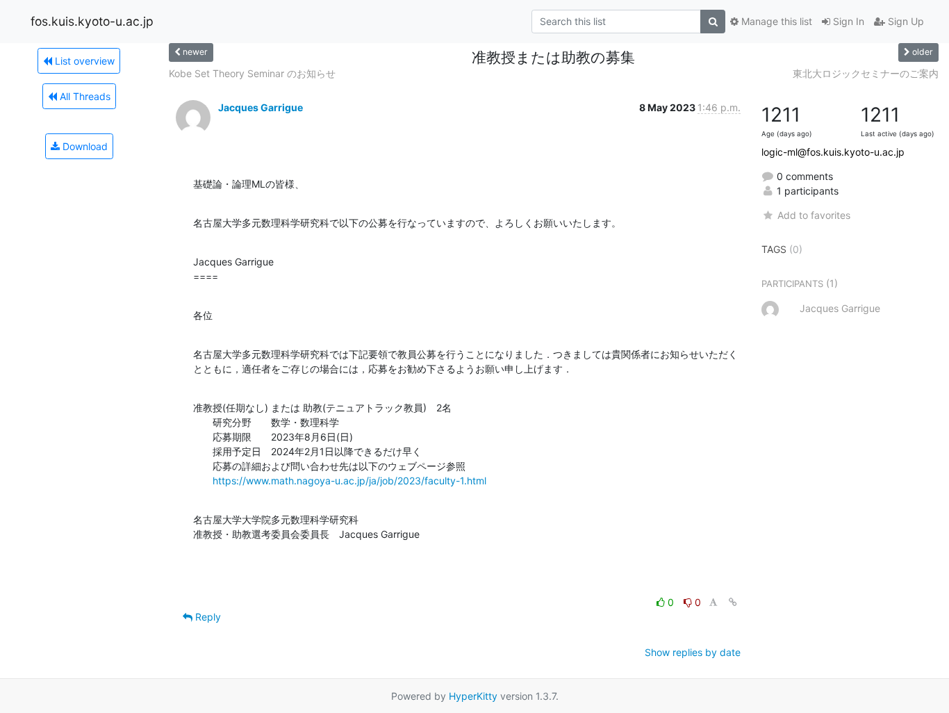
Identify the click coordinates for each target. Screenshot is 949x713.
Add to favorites (813, 215)
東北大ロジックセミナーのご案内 (866, 73)
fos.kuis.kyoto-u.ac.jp (92, 21)
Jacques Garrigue (260, 107)
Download (84, 146)
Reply (206, 617)
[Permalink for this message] (733, 602)
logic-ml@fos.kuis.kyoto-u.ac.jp (833, 152)
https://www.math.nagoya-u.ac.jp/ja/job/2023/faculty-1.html (349, 480)
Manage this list (775, 21)
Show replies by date (693, 652)
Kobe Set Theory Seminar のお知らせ (252, 73)
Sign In (847, 21)
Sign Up (904, 21)
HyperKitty (473, 696)
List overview (83, 61)
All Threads (83, 96)
